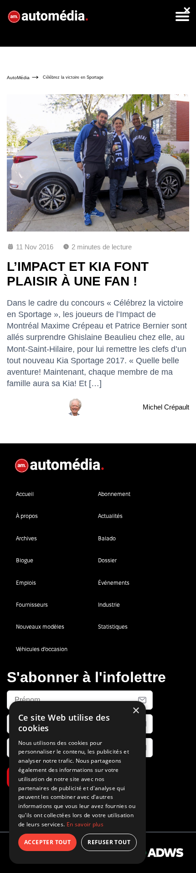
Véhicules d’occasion (41, 649)
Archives (26, 538)
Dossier (107, 560)
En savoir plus (85, 824)
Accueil (25, 494)
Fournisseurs (32, 605)
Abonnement (114, 494)
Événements (113, 583)
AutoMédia (18, 77)
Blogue (24, 560)
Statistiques (113, 627)
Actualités (110, 516)
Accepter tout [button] (47, 842)
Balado (107, 538)
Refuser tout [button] (109, 842)
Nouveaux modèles (40, 627)
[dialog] (77, 782)
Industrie (109, 605)
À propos (27, 516)
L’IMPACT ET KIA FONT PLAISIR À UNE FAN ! (78, 273)
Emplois (26, 583)
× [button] (135, 710)
